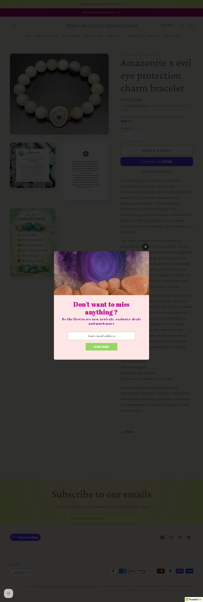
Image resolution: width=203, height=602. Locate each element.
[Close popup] (145, 246)
